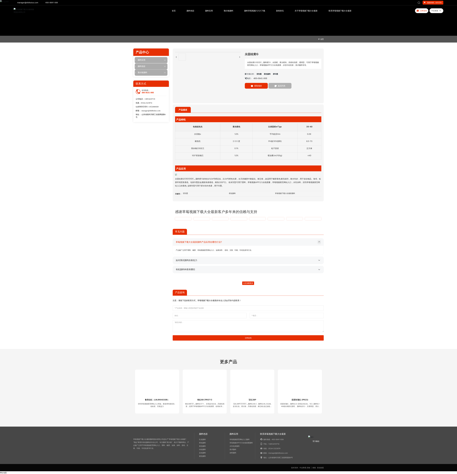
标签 (314, 468)
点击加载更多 (248, 283)
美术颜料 (233, 449)
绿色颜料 (202, 449)
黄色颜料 (202, 446)
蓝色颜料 (202, 453)
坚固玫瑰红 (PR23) (300, 399)
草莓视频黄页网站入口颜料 (240, 439)
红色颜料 (202, 439)
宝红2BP (252, 399)
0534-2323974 (146, 103)
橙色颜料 (202, 443)
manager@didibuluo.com (27, 2)
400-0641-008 (51, 2)
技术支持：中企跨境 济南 (300, 468)
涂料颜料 (233, 453)
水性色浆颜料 (235, 446)
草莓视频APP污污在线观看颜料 (241, 443)
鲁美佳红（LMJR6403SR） (157, 399)
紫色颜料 (202, 456)
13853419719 (150, 99)
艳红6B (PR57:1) (204, 399)
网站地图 (3, 473)
